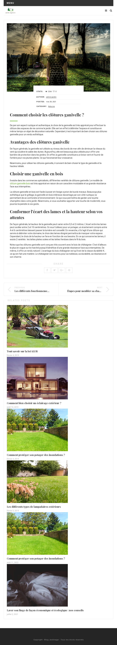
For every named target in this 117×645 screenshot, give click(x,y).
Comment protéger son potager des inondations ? (36, 454)
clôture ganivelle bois (20, 183)
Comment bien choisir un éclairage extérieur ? (34, 403)
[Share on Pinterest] (69, 270)
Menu (10, 3)
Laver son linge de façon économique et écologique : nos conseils (45, 610)
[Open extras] (106, 10)
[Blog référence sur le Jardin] (10, 10)
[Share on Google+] (62, 270)
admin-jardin (51, 97)
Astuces (51, 106)
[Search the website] (111, 10)
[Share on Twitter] (54, 270)
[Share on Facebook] (47, 270)
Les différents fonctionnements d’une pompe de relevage (47, 291)
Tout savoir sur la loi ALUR (22, 351)
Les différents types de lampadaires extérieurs (34, 506)
